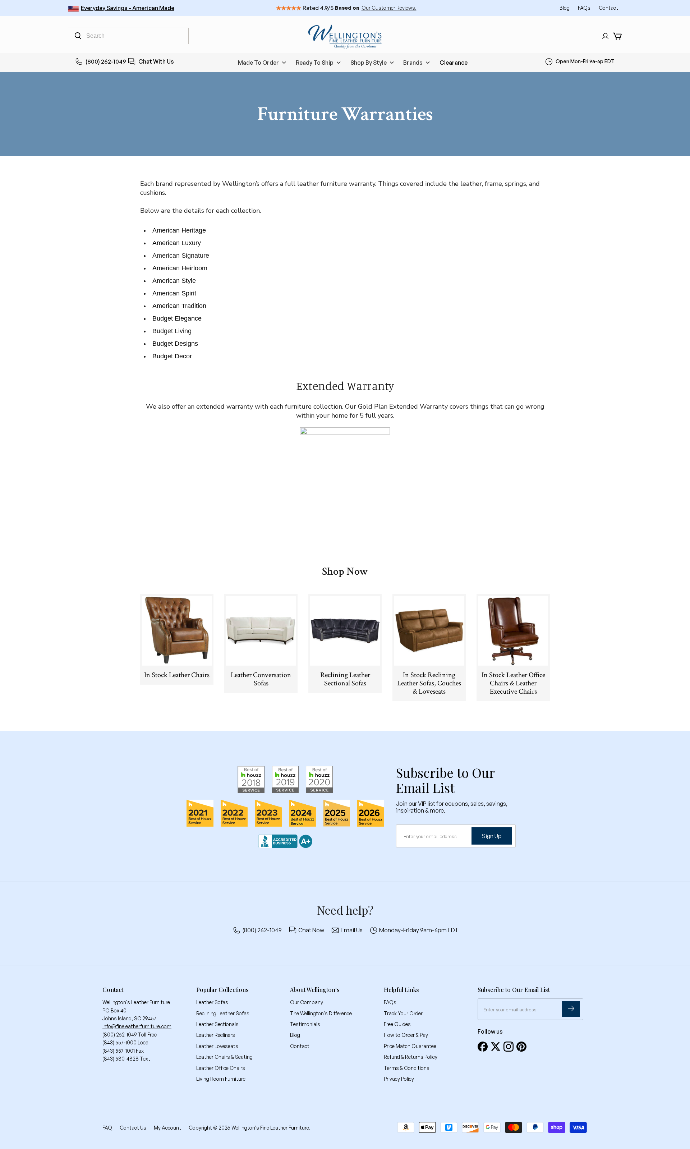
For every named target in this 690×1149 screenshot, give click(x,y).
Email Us (352, 930)
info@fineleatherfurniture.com (136, 1026)
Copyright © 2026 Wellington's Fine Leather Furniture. (249, 1128)
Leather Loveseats (217, 1046)
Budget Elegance (177, 318)
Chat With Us (156, 61)
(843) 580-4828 (120, 1059)
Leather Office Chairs (220, 1068)
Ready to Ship (315, 62)
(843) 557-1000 (119, 1042)
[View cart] (617, 36)
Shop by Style (368, 62)
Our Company (306, 1002)
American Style (174, 280)
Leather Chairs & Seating (224, 1057)
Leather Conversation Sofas (261, 679)
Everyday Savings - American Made (127, 8)
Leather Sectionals (217, 1024)
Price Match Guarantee (410, 1046)
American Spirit (174, 293)
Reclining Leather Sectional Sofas (345, 679)
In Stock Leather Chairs (177, 675)
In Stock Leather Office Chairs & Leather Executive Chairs (513, 683)
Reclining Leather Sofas (222, 1013)
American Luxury (176, 243)
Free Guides (397, 1024)
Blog (565, 8)
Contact (608, 8)
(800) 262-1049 (106, 61)
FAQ (107, 1128)
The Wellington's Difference (321, 1013)
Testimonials (305, 1024)
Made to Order (258, 62)
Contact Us (133, 1128)
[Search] (78, 36)
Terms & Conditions (406, 1068)
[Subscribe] (571, 1009)
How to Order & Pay (406, 1035)
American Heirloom (179, 268)
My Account (167, 1128)
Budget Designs (175, 343)
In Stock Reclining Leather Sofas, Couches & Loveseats (429, 683)
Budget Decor (172, 356)
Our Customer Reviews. (389, 8)
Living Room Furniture (220, 1079)
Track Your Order (403, 1013)
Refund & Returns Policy (410, 1057)
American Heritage (179, 230)
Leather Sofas (212, 1002)
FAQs (585, 8)
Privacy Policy (399, 1079)
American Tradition (179, 305)
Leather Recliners (215, 1035)
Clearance (454, 62)
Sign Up (492, 836)
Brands (413, 62)
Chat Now (311, 930)
